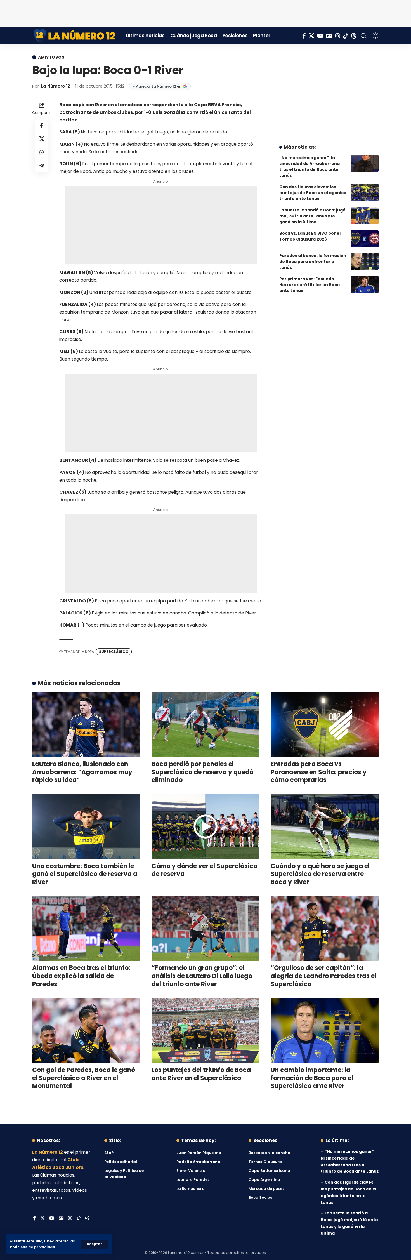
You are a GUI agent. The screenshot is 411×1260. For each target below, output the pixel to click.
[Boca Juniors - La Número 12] (74, 35)
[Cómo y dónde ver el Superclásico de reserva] (206, 826)
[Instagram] (338, 36)
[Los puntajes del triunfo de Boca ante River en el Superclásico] (206, 1030)
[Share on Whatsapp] (41, 152)
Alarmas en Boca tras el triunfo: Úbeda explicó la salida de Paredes (81, 976)
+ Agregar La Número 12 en (157, 86)
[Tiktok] (345, 36)
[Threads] (353, 36)
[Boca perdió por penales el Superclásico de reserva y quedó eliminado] (206, 724)
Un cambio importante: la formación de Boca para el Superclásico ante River (312, 1078)
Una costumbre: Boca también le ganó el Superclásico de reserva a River (84, 874)
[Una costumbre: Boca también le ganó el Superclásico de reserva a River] (86, 826)
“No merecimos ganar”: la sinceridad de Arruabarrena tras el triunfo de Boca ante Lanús (309, 166)
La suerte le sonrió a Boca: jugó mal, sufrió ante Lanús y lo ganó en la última (312, 216)
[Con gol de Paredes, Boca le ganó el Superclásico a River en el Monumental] (86, 1030)
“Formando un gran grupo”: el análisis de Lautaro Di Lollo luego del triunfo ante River (202, 976)
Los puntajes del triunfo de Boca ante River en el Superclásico (201, 1074)
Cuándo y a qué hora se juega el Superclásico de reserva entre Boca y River (320, 874)
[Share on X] (41, 138)
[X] (311, 36)
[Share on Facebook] (41, 125)
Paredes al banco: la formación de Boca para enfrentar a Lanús (312, 261)
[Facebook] (304, 36)
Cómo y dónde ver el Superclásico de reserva (204, 870)
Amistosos (51, 57)
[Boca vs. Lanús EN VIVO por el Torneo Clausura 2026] (365, 238)
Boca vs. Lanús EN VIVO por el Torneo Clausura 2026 (310, 236)
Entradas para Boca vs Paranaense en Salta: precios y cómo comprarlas (319, 772)
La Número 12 (55, 86)
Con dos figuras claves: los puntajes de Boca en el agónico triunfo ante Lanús (312, 192)
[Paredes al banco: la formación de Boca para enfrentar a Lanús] (365, 261)
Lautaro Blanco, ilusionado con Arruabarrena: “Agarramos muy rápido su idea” (82, 772)
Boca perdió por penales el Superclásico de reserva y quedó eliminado (202, 772)
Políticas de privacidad (32, 1247)
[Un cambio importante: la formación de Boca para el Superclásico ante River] (325, 1030)
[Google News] (329, 36)
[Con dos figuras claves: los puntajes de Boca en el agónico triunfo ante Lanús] (365, 192)
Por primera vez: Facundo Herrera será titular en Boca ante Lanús (309, 284)
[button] (94, 1244)
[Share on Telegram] (41, 165)
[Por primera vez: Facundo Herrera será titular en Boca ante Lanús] (365, 284)
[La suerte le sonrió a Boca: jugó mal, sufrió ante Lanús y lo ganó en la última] (365, 215)
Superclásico (114, 651)
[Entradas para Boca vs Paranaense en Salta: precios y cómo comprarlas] (325, 724)
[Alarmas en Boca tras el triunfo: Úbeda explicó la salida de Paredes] (86, 928)
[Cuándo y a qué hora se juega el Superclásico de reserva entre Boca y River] (325, 826)
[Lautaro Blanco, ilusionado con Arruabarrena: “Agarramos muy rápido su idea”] (86, 724)
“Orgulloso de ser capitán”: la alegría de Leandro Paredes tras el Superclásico (323, 976)
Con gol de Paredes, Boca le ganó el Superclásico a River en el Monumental (83, 1078)
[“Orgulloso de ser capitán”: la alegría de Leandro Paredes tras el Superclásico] (325, 928)
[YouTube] (320, 36)
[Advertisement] (205, 12)
